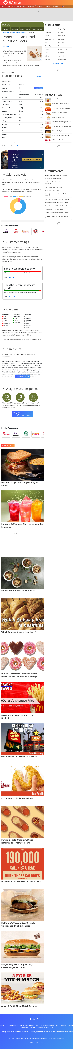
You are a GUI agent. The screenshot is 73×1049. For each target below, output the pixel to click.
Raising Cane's (62, 49)
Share (7, 46)
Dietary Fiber (7, 118)
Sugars (5, 121)
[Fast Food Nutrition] (11, 2)
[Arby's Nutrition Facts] (16, 231)
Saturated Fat (7, 101)
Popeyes (47, 49)
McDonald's (61, 42)
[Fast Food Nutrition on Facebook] (30, 1018)
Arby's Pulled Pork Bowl (52, 190)
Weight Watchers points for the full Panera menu (22, 414)
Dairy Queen (62, 36)
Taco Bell (61, 56)
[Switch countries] (64, 6)
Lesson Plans (56, 6)
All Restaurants (58, 64)
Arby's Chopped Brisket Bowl (53, 187)
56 (11, 297)
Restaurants (6, 6)
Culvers (47, 36)
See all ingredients (22, 376)
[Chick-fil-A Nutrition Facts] (6, 434)
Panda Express (49, 46)
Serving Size (6, 85)
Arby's (46, 29)
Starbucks (61, 52)
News (48, 6)
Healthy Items (25, 29)
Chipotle (60, 32)
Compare (39, 76)
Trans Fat (6, 104)
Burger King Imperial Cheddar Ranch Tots (57, 206)
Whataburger (62, 59)
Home (2, 1025)
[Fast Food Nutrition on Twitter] (37, 1018)
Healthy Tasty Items (30, 1027)
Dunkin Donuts (49, 39)
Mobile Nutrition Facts (45, 1027)
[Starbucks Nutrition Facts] (26, 434)
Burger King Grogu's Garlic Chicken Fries (56, 202)
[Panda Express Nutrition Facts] (35, 231)
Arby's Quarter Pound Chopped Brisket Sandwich (56, 195)
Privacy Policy (39, 1042)
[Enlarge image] (41, 59)
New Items (31, 6)
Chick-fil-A (48, 32)
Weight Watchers (37, 29)
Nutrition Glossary (42, 1025)
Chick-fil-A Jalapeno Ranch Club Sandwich (57, 213)
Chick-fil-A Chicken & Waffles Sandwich (56, 175)
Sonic (46, 52)
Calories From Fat (8, 91)
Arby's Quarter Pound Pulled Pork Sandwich (57, 199)
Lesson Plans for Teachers (58, 1025)
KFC (46, 42)
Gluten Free (40, 6)
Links (31, 1042)
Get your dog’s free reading (32, 159)
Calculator (14, 29)
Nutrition (6, 29)
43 (15, 277)
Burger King (61, 29)
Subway (47, 56)
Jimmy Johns (61, 39)
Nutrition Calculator (19, 6)
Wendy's (47, 59)
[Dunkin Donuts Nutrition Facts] (26, 231)
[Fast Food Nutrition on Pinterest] (34, 1018)
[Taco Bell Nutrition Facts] (6, 231)
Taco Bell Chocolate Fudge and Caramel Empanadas (56, 217)
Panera (19, 145)
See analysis (38, 88)
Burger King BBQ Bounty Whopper (55, 209)
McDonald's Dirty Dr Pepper (53, 178)
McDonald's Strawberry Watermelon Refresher (55, 183)
